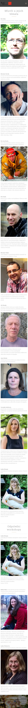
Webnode (18, 706)
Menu (26, 3)
